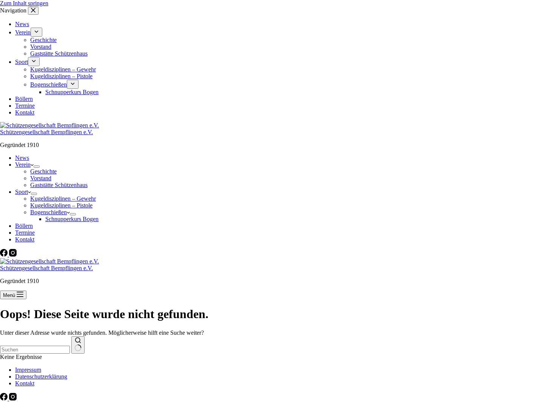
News (22, 158)
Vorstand (40, 178)
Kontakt (24, 239)
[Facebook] (4, 254)
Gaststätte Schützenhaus (59, 185)
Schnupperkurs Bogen (72, 219)
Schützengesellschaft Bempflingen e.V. (46, 132)
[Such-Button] (78, 345)
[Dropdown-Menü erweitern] (37, 166)
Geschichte (43, 171)
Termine (25, 232)
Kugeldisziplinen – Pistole (61, 205)
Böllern (24, 226)
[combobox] (35, 350)
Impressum (28, 369)
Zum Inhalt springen (24, 3)
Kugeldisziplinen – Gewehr (63, 198)
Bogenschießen (48, 212)
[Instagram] (13, 254)
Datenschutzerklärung (41, 376)
